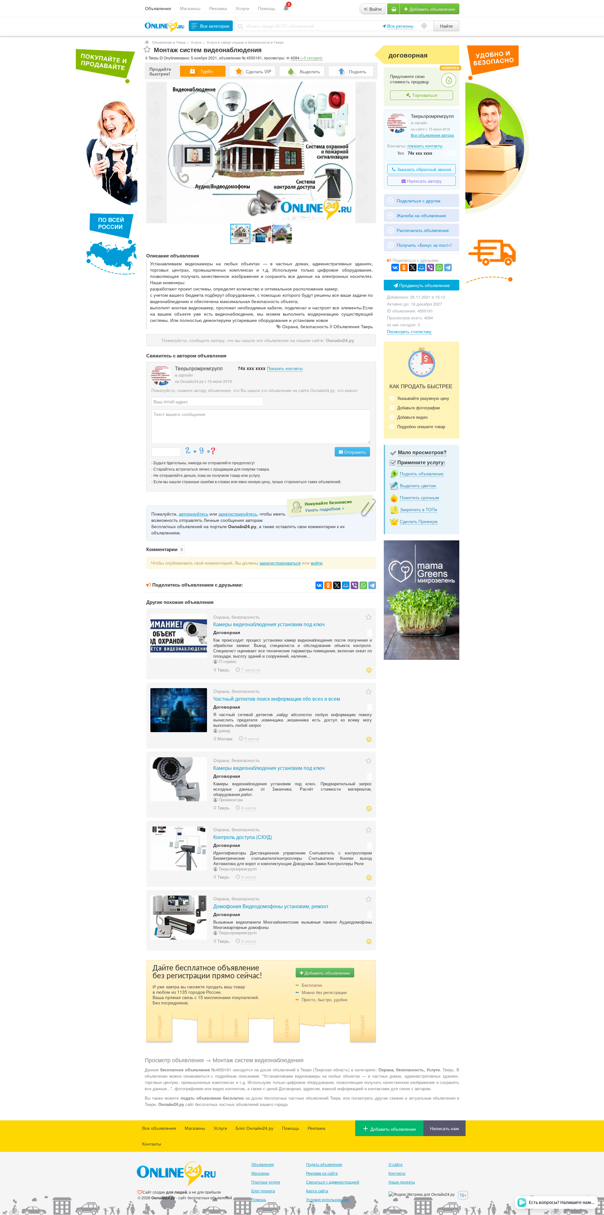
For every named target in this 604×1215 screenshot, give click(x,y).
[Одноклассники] (328, 585)
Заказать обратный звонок (423, 169)
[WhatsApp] (363, 585)
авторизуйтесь (193, 514)
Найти (446, 26)
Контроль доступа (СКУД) (242, 837)
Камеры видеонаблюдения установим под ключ (269, 624)
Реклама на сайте (322, 1173)
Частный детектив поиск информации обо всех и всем (276, 698)
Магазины (190, 8)
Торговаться (424, 95)
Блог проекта (263, 1190)
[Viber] (354, 585)
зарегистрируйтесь (237, 514)
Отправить (354, 452)
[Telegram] (372, 585)
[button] (261, 234)
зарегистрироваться (280, 563)
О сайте (396, 1164)
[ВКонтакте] (319, 585)
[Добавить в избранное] (147, 49)
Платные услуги (265, 1182)
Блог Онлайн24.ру (254, 1128)
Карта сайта (317, 1190)
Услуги (242, 8)
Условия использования (327, 1199)
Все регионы (400, 26)
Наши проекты (402, 1182)
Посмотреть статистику (409, 331)
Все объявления (159, 1128)
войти (316, 563)
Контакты (151, 1143)
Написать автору (424, 181)
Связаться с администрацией (332, 1182)
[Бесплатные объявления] (147, 42)
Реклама (218, 8)
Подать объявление (324, 1164)
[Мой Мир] (346, 585)
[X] (337, 585)
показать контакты (424, 146)
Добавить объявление (431, 9)
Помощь (266, 8)
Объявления (158, 8)
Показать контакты (285, 368)
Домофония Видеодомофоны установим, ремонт (270, 906)
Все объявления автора (432, 135)
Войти (375, 9)
